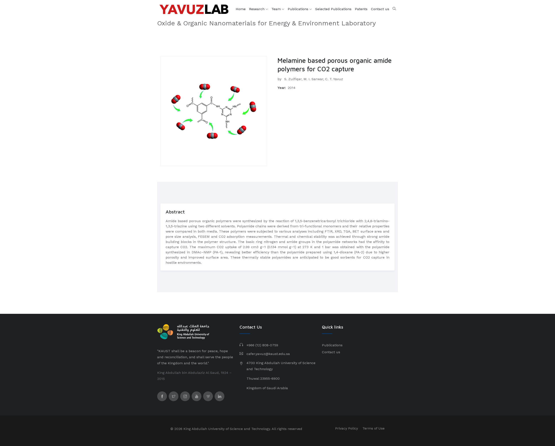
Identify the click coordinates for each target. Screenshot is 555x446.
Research (257, 9)
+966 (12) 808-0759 (262, 345)
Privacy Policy (346, 428)
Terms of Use (373, 428)
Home (241, 9)
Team (276, 9)
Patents (361, 9)
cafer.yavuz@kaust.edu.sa (268, 354)
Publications (298, 9)
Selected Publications (333, 9)
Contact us (380, 9)
